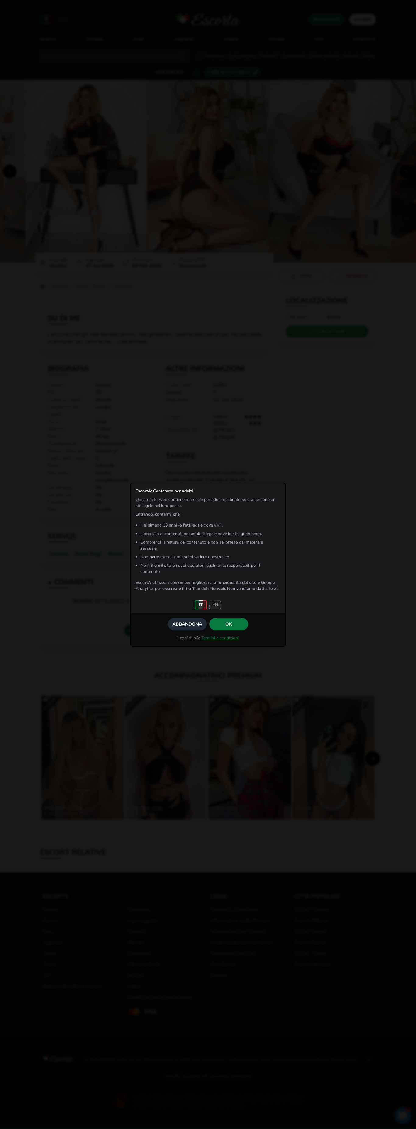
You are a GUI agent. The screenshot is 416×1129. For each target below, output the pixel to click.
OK (228, 624)
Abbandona (187, 624)
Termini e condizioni (220, 638)
